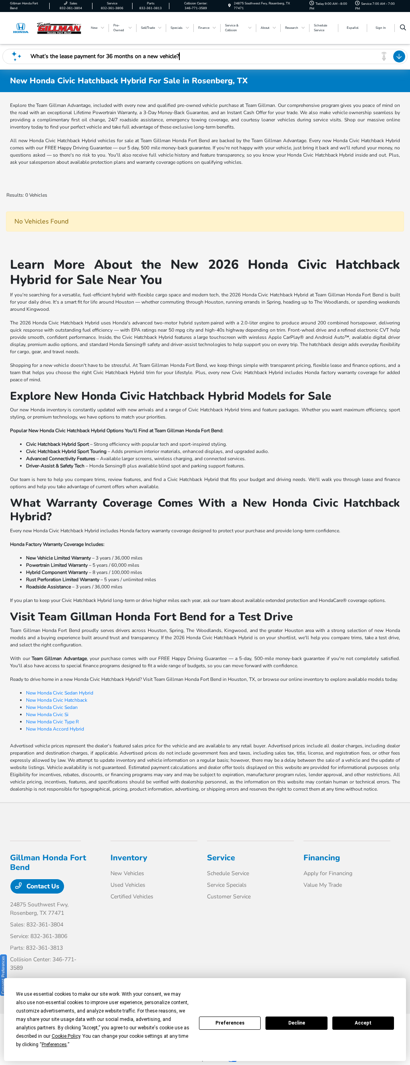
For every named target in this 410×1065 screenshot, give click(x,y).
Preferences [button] (54, 1044)
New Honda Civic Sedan (52, 707)
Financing (321, 857)
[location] (229, 6)
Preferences (230, 1023)
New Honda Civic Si (47, 714)
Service (221, 857)
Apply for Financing (327, 873)
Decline (296, 1023)
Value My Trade (322, 885)
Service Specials (227, 885)
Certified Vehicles (132, 896)
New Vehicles (127, 873)
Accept (363, 1023)
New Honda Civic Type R (52, 722)
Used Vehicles (128, 885)
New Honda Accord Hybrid (55, 729)
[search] (403, 28)
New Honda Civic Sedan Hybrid (59, 693)
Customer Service (229, 896)
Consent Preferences (3, 975)
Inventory (129, 857)
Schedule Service (228, 873)
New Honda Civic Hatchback (56, 700)
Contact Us (42, 886)
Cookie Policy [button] (66, 1036)
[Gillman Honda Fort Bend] (46, 27)
